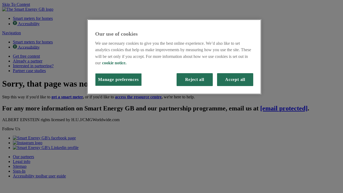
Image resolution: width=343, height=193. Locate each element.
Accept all (235, 79)
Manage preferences (118, 79)
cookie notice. (114, 63)
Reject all (194, 79)
